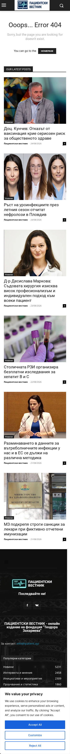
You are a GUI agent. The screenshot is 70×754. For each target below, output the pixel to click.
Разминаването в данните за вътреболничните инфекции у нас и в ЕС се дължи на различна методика (32, 450)
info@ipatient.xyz (28, 643)
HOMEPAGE (47, 51)
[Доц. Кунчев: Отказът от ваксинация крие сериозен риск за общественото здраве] (35, 100)
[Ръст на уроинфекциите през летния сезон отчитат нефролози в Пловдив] (35, 176)
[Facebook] (27, 605)
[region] (35, 721)
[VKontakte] (37, 605)
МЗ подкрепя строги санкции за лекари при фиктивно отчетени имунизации (34, 529)
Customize (35, 735)
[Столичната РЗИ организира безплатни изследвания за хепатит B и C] (35, 339)
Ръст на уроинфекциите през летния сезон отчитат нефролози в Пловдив (31, 210)
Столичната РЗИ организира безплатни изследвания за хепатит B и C (31, 372)
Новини (9, 122)
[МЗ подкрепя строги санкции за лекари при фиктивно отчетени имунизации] (35, 496)
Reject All (35, 745)
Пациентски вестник (16, 143)
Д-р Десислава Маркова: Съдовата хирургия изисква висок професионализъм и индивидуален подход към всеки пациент (30, 291)
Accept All (35, 724)
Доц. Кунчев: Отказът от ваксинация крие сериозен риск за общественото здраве (34, 133)
